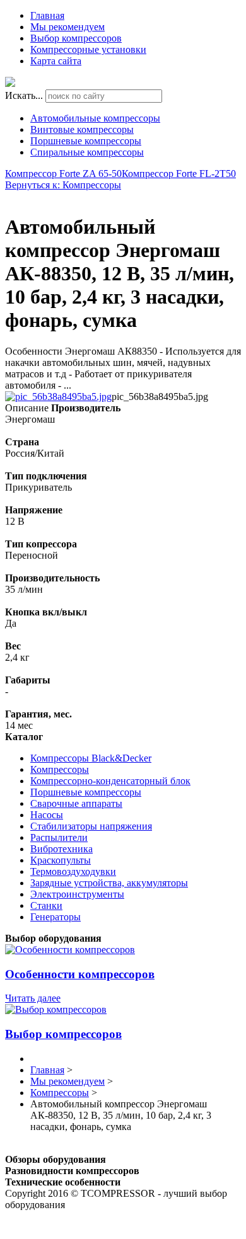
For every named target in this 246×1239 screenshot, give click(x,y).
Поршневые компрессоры (85, 140)
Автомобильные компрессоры (95, 118)
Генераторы (55, 916)
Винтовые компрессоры (82, 129)
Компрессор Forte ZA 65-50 (63, 173)
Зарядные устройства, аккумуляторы (109, 882)
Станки (46, 905)
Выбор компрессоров (76, 38)
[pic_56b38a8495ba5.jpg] (58, 396)
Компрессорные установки (88, 49)
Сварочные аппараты (76, 803)
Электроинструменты (77, 894)
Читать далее (33, 998)
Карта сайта (55, 60)
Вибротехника (61, 848)
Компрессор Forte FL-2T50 (179, 173)
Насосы (46, 814)
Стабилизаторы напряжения (91, 826)
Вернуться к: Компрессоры (63, 185)
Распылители (59, 837)
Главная (47, 15)
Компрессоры (59, 769)
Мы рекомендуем (67, 26)
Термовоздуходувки (73, 871)
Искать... (24, 95)
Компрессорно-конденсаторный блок (110, 780)
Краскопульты (60, 860)
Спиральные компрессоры (87, 152)
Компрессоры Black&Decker (90, 758)
